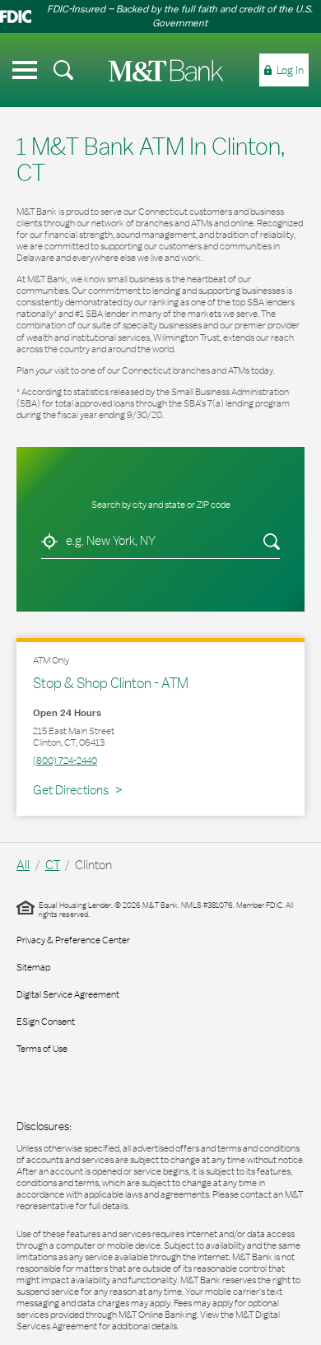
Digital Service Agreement (67, 994)
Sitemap (33, 967)
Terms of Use (41, 1048)
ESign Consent (45, 1021)
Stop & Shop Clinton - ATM (110, 682)
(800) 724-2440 (65, 760)
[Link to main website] (166, 70)
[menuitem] (63, 70)
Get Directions (77, 789)
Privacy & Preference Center (73, 940)
